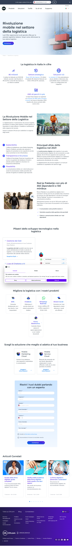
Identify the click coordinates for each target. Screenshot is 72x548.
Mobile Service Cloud (40, 517)
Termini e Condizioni (20, 538)
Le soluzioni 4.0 (53, 77)
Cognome (21, 397)
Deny (15, 280)
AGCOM (6, 541)
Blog (20, 511)
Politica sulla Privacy (8, 538)
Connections (17, 523)
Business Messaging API (6, 517)
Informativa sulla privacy (31, 434)
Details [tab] (36, 270)
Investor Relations (47, 538)
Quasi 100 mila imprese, (33, 77)
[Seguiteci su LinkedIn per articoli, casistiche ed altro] (61, 540)
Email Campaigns (29, 517)
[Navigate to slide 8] (42, 501)
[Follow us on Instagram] (59, 540)
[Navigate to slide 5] (36, 501)
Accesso (67, 5)
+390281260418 (24, 533)
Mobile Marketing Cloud (29, 522)
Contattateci (29, 511)
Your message (22, 428)
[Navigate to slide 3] (32, 501)
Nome (20, 391)
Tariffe (30, 8)
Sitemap (39, 538)
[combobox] (42, 2)
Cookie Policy (31, 538)
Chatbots (16, 517)
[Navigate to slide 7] (40, 501)
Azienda (21, 403)
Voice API (62, 519)
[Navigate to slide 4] (34, 501)
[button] (20, 418)
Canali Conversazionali (7, 523)
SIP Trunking (63, 517)
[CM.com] (4, 8)
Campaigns (5, 521)
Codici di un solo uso (18, 520)
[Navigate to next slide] (69, 475)
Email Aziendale (23, 409)
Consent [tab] (15, 270)
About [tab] (57, 270)
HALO (26, 519)
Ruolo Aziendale (23, 422)
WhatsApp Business (51, 517)
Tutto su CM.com (8, 511)
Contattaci (7, 43)
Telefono (21, 415)
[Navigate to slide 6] (38, 501)
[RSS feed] (64, 540)
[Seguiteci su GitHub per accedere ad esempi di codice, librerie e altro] (56, 540)
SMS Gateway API (52, 521)
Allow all (56, 280)
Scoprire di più (11, 256)
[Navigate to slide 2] (30, 501)
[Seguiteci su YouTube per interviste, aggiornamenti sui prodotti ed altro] (67, 540)
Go (54, 2)
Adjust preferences (36, 280)
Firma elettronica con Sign (41, 521)
